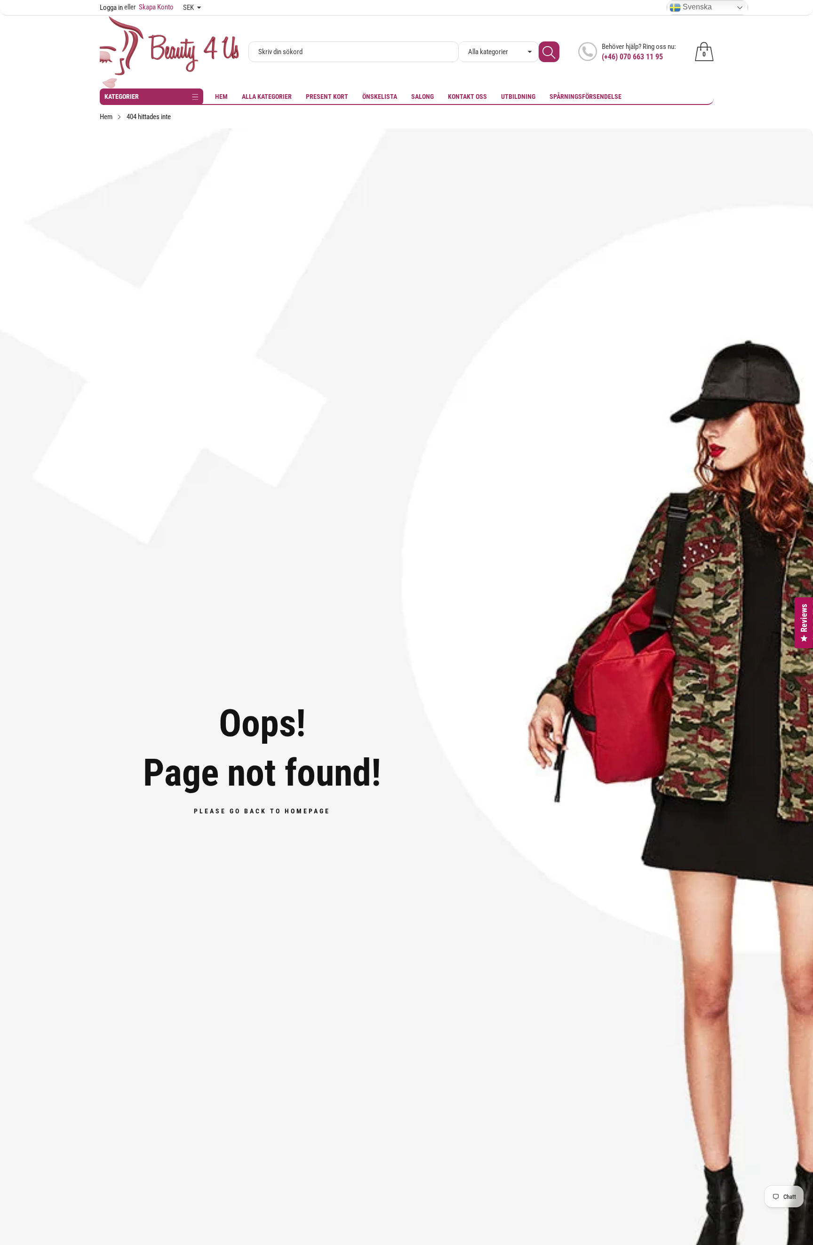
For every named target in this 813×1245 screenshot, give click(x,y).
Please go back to (262, 811)
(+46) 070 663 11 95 (632, 56)
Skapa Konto (149, 7)
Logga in (111, 7)
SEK (188, 7)
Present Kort (327, 96)
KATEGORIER (121, 96)
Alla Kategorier (267, 96)
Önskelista (379, 96)
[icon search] (549, 51)
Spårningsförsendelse (586, 96)
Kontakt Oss (467, 96)
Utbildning (518, 96)
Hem (221, 96)
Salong (422, 96)
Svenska (696, 7)
